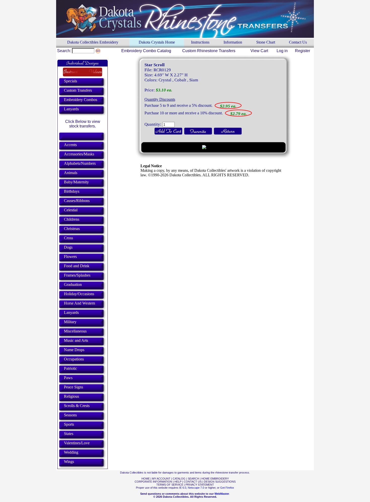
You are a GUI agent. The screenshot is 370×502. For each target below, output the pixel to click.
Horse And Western (79, 303)
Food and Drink (76, 266)
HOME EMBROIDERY (215, 478)
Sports (69, 424)
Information (233, 42)
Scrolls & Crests (77, 406)
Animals (70, 173)
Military (70, 322)
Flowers (70, 256)
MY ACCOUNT (161, 478)
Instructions (200, 42)
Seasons (70, 415)
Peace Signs (73, 387)
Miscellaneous (75, 331)
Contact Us (298, 42)
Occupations (74, 359)
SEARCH (193, 478)
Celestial (71, 210)
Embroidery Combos (80, 99)
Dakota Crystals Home (157, 42)
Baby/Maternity (76, 182)
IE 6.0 (182, 487)
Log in (282, 51)
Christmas (72, 228)
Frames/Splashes (77, 275)
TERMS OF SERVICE (169, 484)
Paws (68, 378)
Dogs (68, 247)
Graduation (73, 284)
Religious (71, 396)
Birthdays (71, 191)
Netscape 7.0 (196, 487)
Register (302, 51)
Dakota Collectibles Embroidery (92, 42)
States (68, 433)
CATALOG (179, 478)
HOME (145, 478)
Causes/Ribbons (77, 200)
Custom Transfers (78, 90)
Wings (69, 461)
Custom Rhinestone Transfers (208, 51)
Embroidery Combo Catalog (146, 51)
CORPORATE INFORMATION (153, 481)
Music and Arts (76, 340)
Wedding (71, 452)
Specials (70, 81)
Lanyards (71, 109)
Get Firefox (227, 487)
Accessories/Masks (79, 154)
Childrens (71, 219)
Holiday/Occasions (79, 294)
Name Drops (74, 350)
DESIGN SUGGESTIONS (220, 481)
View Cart (259, 51)
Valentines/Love (77, 443)
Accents (70, 145)
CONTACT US (193, 481)
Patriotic (70, 368)
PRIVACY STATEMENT (200, 484)
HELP (177, 481)
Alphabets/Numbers (80, 163)
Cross (68, 238)
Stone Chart (265, 42)
